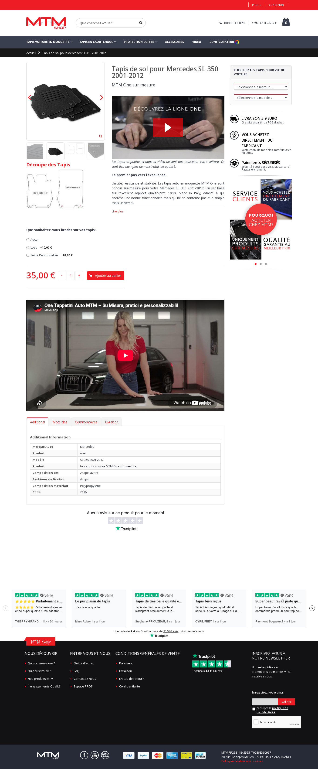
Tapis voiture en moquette (47, 42)
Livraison (111, 422)
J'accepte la (272, 710)
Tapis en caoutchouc (96, 42)
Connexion (276, 5)
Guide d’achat (83, 663)
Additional (37, 422)
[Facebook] (84, 755)
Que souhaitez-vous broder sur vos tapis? (61, 230)
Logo (41, 247)
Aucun (34, 239)
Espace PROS (83, 686)
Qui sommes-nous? (41, 663)
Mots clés (60, 422)
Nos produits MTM (40, 679)
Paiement (126, 663)
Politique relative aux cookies (242, 761)
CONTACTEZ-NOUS (264, 23)
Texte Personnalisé (51, 255)
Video (196, 42)
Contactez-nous (85, 679)
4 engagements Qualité (44, 686)
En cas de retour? (131, 679)
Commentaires (86, 422)
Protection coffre (139, 42)
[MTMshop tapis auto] (46, 23)
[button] (168, 127)
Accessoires (174, 42)
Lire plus (118, 211)
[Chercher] (140, 22)
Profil (256, 5)
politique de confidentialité (272, 710)
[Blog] (105, 755)
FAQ (76, 671)
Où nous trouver (39, 671)
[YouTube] (95, 755)
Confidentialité (129, 686)
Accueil (31, 53)
